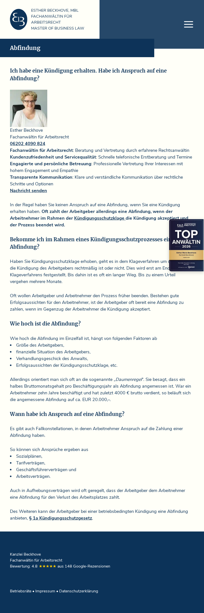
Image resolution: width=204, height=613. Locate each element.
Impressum (45, 591)
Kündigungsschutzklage (100, 218)
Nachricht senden (28, 191)
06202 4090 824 (27, 144)
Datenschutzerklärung (78, 591)
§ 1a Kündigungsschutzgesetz (60, 518)
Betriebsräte (20, 591)
